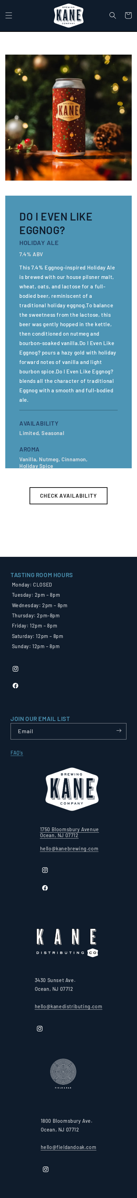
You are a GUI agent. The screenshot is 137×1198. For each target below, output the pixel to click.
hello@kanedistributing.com (69, 1006)
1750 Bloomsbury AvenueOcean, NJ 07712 (69, 832)
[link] (42, 575)
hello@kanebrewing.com (69, 849)
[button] (9, 15)
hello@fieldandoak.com (69, 1147)
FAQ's (17, 753)
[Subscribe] (118, 730)
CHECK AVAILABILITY (68, 495)
